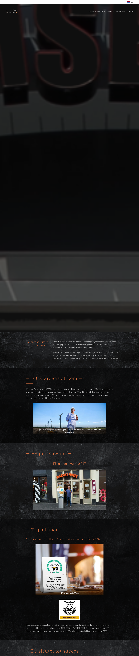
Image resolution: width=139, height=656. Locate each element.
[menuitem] (92, 11)
